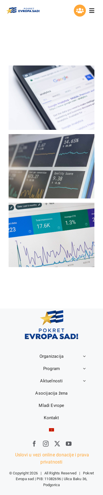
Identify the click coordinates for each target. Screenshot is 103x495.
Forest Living (51, 98)
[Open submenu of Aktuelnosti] (84, 381)
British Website (51, 235)
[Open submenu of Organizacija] (84, 356)
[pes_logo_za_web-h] (23, 8)
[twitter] (57, 444)
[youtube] (69, 444)
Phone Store (51, 166)
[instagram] (46, 444)
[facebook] (34, 444)
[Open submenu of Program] (84, 369)
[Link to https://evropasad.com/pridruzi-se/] (80, 11)
